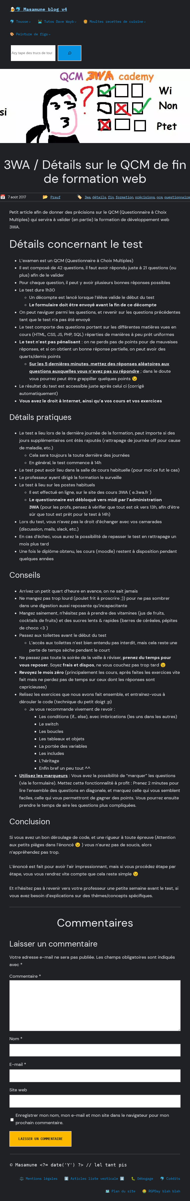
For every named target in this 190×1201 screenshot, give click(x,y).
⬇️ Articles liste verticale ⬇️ (94, 1178)
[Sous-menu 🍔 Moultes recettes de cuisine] (145, 22)
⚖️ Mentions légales (38, 1178)
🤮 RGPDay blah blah (161, 1191)
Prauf (55, 197)
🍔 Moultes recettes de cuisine (113, 21)
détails (99, 197)
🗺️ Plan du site (120, 1191)
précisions (145, 197)
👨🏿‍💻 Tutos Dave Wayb (56, 21)
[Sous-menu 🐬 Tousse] (30, 22)
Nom (16, 1038)
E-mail (17, 1064)
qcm (160, 197)
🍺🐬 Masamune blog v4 (38, 9)
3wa (88, 197)
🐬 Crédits (170, 1178)
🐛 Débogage (142, 1178)
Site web (18, 1090)
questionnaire (177, 197)
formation (124, 197)
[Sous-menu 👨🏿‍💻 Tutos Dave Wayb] (75, 22)
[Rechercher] (69, 53)
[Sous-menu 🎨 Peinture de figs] (49, 34)
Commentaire (25, 976)
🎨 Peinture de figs (29, 34)
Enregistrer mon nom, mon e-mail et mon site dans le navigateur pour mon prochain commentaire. (92, 1119)
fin (111, 197)
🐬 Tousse (19, 21)
